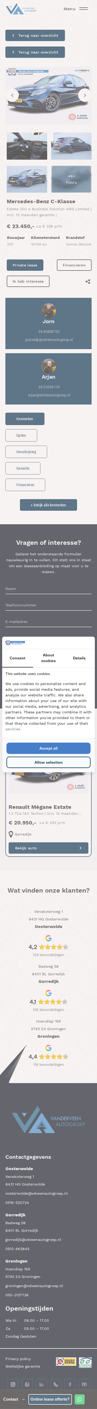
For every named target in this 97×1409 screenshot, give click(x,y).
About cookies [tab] (48, 658)
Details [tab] (79, 658)
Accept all (48, 748)
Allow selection (48, 762)
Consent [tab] (17, 658)
